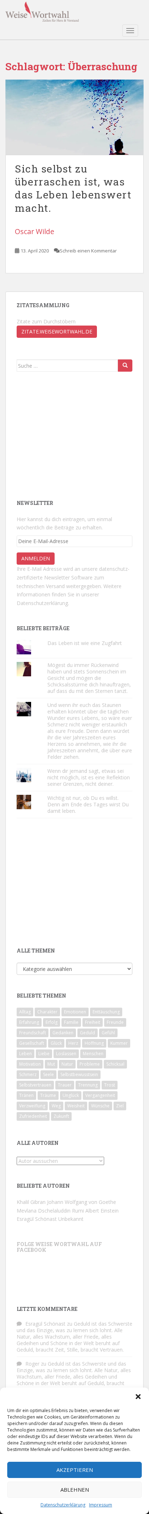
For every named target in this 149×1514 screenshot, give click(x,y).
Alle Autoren (38, 1143)
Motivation (30, 1064)
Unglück (71, 1095)
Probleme (90, 1064)
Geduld (87, 1033)
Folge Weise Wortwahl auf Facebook (59, 1247)
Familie (71, 1022)
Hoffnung (94, 1043)
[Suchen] (125, 365)
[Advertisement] (71, 435)
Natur (67, 1064)
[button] (138, 1396)
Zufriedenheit (33, 1116)
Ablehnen (74, 1489)
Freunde (115, 1022)
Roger (32, 1363)
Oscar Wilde (34, 231)
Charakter (47, 1012)
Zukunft (61, 1116)
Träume (48, 1095)
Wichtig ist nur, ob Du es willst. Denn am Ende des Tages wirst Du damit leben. (88, 804)
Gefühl (108, 1033)
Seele (48, 1074)
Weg (56, 1106)
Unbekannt (71, 1218)
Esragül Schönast (37, 1218)
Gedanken (62, 1033)
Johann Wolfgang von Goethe (81, 1202)
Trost (109, 1085)
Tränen (26, 1095)
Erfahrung (29, 1022)
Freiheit (92, 1022)
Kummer (119, 1043)
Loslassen (66, 1054)
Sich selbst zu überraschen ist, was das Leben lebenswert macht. (73, 188)
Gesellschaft (31, 1043)
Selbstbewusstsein (79, 1074)
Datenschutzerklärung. (43, 603)
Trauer (65, 1085)
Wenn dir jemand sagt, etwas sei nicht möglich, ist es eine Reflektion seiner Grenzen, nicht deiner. (88, 777)
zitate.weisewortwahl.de (56, 331)
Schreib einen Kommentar (88, 250)
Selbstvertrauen (35, 1085)
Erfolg (52, 1022)
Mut (51, 1064)
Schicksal (115, 1064)
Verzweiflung (32, 1106)
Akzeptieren (74, 1469)
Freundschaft (32, 1033)
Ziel (120, 1106)
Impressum (100, 1505)
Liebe (44, 1054)
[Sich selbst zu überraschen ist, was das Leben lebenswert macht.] (74, 117)
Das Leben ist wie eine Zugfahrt (84, 643)
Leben (25, 1054)
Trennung (88, 1085)
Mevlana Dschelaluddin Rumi (50, 1210)
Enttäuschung (106, 1012)
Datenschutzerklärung (63, 1505)
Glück (56, 1043)
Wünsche (100, 1106)
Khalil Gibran (31, 1202)
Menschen (93, 1054)
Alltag (25, 1012)
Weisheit (76, 1106)
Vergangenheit (100, 1095)
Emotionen (75, 1012)
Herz (73, 1043)
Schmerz (28, 1074)
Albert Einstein (102, 1210)
